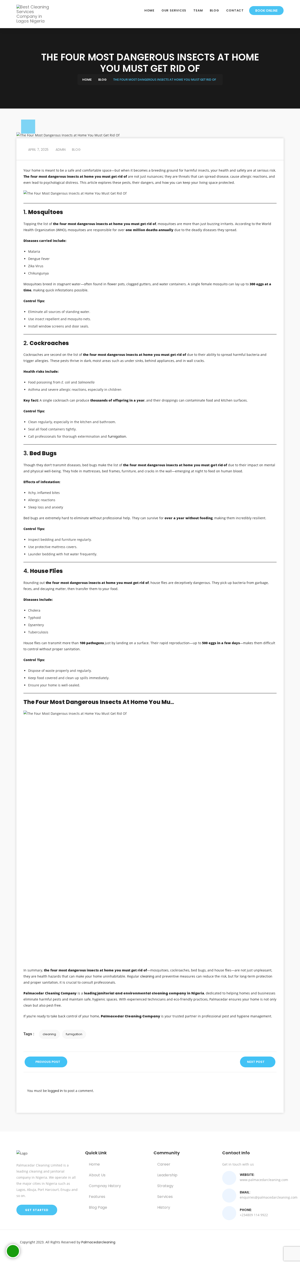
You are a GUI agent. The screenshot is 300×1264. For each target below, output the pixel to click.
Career (163, 1164)
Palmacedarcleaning (98, 1242)
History (163, 1207)
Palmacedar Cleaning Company (130, 1016)
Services (164, 1196)
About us (96, 1175)
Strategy (164, 1186)
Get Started (37, 1210)
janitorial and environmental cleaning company (141, 993)
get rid (217, 465)
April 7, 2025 (38, 149)
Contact (235, 10)
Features (96, 1196)
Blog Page (97, 1207)
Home (149, 10)
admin (60, 149)
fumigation (117, 436)
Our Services (173, 10)
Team (198, 10)
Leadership (166, 1175)
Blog (214, 10)
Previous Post (47, 1062)
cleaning (147, 976)
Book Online (266, 10)
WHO (61, 230)
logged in (55, 1090)
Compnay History (104, 1186)
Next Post (256, 1062)
